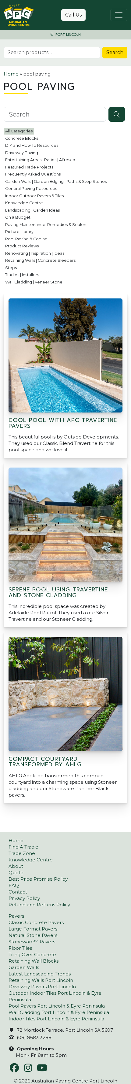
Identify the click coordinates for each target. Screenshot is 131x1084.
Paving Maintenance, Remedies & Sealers (46, 224)
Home (11, 74)
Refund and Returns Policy (39, 905)
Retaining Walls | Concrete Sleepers (40, 260)
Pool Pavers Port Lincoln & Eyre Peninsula (57, 1006)
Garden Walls (24, 967)
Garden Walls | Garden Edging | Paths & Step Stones (56, 181)
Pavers (16, 916)
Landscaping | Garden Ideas (32, 210)
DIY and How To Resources (31, 145)
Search (114, 52)
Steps (11, 267)
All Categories (19, 131)
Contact (18, 892)
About (16, 866)
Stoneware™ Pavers (32, 942)
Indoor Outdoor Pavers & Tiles (34, 196)
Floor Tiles (20, 948)
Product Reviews (22, 246)
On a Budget (17, 217)
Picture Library (19, 231)
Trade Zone (22, 853)
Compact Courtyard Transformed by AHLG (45, 762)
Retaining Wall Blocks (33, 961)
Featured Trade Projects (29, 167)
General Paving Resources (31, 188)
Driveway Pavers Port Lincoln (42, 987)
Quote (16, 872)
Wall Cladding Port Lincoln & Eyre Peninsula (59, 1012)
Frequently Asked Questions (33, 174)
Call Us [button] (73, 15)
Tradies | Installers (22, 274)
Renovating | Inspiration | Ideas (34, 253)
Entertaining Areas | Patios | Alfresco (40, 159)
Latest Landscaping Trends (40, 974)
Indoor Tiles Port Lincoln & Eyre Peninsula (56, 1019)
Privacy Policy (24, 898)
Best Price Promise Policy (38, 879)
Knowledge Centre (24, 203)
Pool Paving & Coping (26, 239)
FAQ (14, 885)
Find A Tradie (23, 847)
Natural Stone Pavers (33, 935)
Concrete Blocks (21, 138)
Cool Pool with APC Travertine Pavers (63, 423)
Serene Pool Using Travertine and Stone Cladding (58, 592)
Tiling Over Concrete (32, 954)
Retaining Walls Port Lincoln (41, 980)
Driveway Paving (21, 152)
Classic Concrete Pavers (36, 922)
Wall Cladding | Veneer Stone (33, 282)
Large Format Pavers (33, 929)
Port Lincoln (67, 34)
